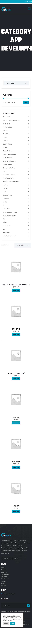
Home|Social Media (8, 178)
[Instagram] (5, 558)
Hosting (5, 188)
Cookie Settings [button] (6, 623)
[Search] (26, 83)
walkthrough (6, 232)
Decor (4, 171)
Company (4, 570)
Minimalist (6, 198)
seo (4, 205)
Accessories (6, 123)
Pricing (3, 583)
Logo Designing (7, 195)
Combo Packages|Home (9, 154)
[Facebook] (2, 558)
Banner (5, 137)
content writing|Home (9, 161)
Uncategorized (7, 226)
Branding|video (7, 144)
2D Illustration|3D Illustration (11, 120)
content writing (7, 157)
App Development (8, 127)
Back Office (6, 134)
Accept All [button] (12, 623)
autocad (5, 130)
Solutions (4, 572)
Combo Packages (8, 151)
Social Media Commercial (10, 212)
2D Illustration (7, 117)
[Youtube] (17, 558)
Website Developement (9, 236)
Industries (4, 576)
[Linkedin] (12, 558)
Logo (4, 191)
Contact (3, 585)
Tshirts (5, 222)
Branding (5, 140)
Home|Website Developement (11, 181)
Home (2, 567)
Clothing (5, 147)
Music (4, 202)
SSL (4, 219)
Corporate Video (7, 164)
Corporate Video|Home (9, 168)
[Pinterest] (7, 558)
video (4, 229)
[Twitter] (15, 558)
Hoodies (5, 185)
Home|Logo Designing (9, 174)
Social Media (6, 209)
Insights (3, 581)
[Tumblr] (10, 558)
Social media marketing (9, 215)
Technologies (5, 574)
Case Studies (5, 579)
